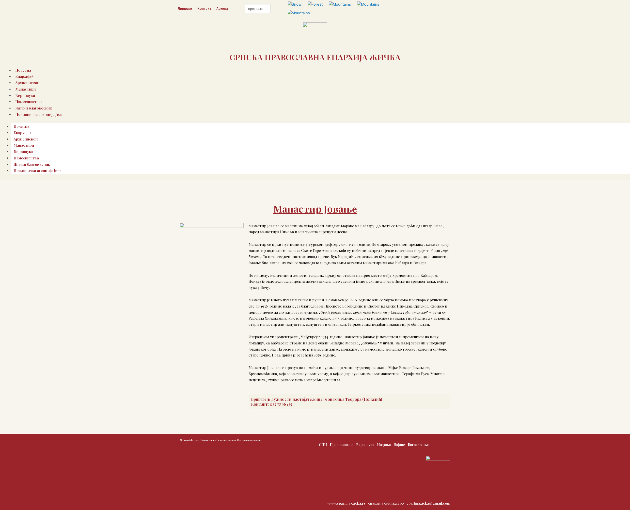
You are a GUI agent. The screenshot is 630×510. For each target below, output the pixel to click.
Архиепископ (26, 139)
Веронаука (23, 151)
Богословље (418, 444)
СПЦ (323, 444)
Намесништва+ (27, 157)
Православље (341, 444)
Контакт (204, 9)
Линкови (184, 9)
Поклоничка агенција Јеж (39, 114)
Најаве (399, 444)
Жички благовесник (32, 164)
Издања (384, 444)
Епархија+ (23, 132)
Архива (222, 9)
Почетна (21, 126)
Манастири (25, 89)
